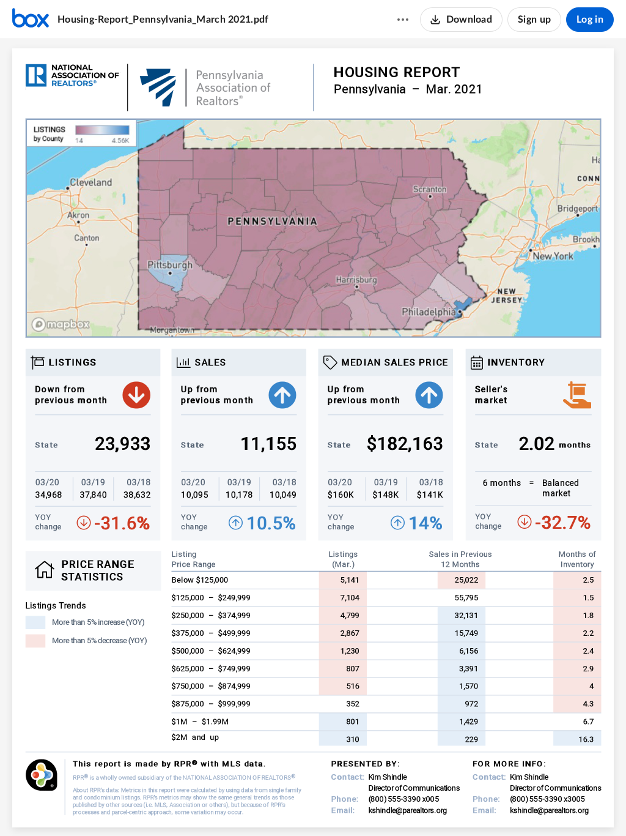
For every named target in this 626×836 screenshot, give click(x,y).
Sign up (534, 19)
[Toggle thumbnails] (245, 806)
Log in (589, 19)
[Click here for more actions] (403, 19)
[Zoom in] (333, 806)
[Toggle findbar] (267, 806)
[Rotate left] (357, 806)
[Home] (30, 19)
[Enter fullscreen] (381, 806)
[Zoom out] (291, 806)
